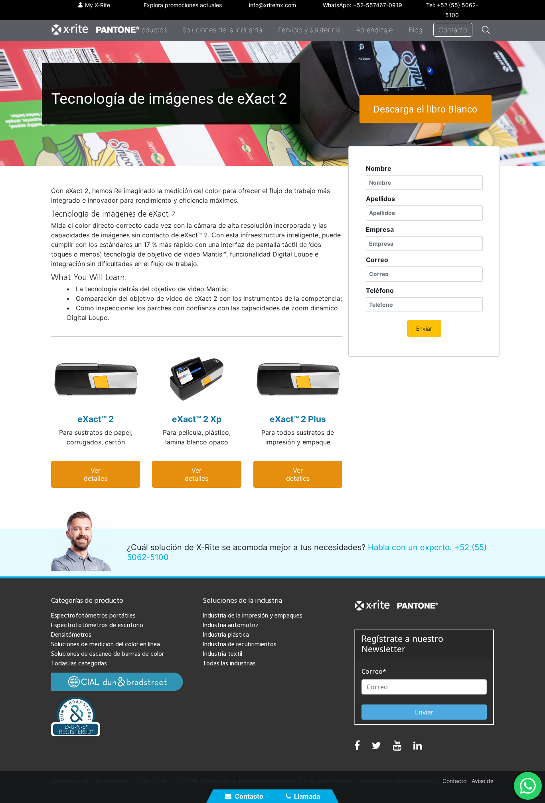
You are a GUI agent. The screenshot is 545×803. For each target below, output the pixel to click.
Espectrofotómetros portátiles (93, 615)
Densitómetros (71, 634)
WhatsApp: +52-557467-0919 (362, 5)
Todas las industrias (229, 663)
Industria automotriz (231, 625)
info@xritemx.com (272, 5)
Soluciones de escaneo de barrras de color (107, 653)
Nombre (378, 168)
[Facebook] (357, 746)
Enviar (424, 328)
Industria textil (222, 653)
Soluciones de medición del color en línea (105, 644)
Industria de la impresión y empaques (252, 615)
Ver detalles (95, 474)
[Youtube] (397, 747)
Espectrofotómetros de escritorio (97, 625)
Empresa (380, 229)
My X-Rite (97, 5)
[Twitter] (376, 747)
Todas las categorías (79, 663)
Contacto (249, 796)
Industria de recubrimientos (239, 644)
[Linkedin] (417, 747)
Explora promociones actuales (183, 5)
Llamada (307, 796)
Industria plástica (226, 634)
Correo (377, 260)
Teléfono (380, 290)
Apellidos (380, 199)
